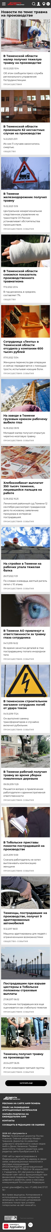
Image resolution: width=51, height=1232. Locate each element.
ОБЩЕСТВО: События (15, 941)
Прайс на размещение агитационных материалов (19, 1108)
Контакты (8, 1120)
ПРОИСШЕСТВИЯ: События (18, 229)
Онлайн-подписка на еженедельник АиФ (15, 1115)
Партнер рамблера (26, 1218)
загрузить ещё (26, 1083)
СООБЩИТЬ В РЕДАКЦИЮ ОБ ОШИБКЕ (23, 1125)
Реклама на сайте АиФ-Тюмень (21, 1103)
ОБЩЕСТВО (9, 151)
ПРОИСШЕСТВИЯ (12, 84)
